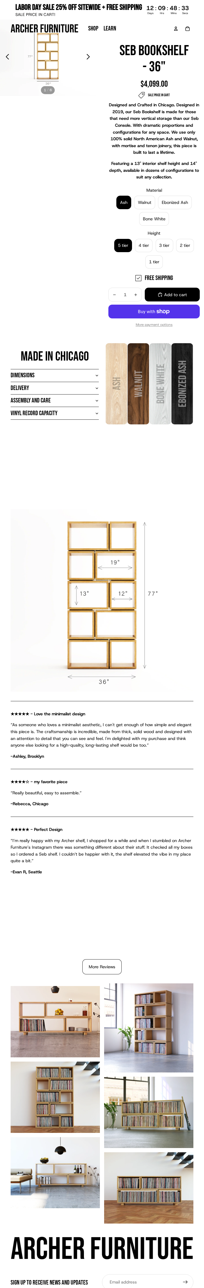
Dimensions (23, 375)
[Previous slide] (6, 58)
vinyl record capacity (34, 413)
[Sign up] (185, 1282)
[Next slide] (90, 58)
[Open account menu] (176, 28)
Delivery (20, 388)
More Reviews (102, 967)
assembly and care (31, 400)
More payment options (154, 324)
